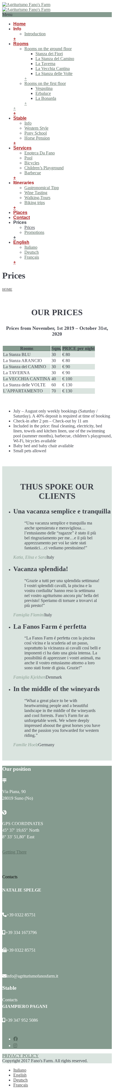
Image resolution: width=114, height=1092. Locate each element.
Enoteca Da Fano (39, 153)
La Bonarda (45, 98)
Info (28, 123)
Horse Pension (37, 138)
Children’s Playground (44, 167)
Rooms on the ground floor (48, 48)
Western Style (36, 128)
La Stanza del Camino (54, 58)
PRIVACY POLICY (20, 1055)
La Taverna (45, 63)
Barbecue (32, 172)
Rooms (20, 43)
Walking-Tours (37, 197)
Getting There (14, 852)
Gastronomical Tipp (41, 187)
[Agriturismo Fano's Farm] (26, 7)
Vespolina (44, 88)
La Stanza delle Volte (53, 73)
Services (22, 148)
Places (20, 212)
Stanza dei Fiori (49, 53)
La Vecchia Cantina (52, 68)
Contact (21, 217)
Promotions (34, 232)
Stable (20, 118)
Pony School (35, 133)
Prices (29, 227)
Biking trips (34, 202)
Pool (28, 158)
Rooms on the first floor (45, 83)
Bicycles (31, 162)
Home (19, 24)
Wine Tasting (35, 192)
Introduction (35, 33)
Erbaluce (43, 93)
